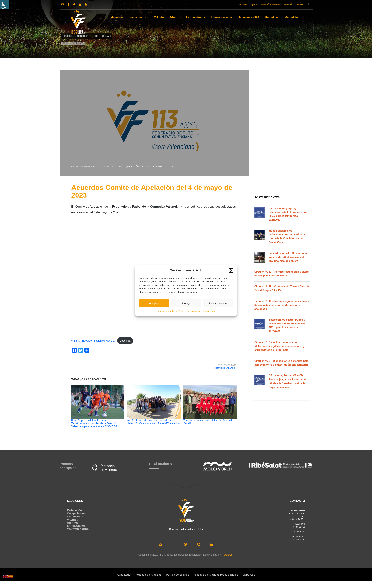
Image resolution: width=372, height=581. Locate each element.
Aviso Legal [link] (209, 311)
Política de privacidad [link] (189, 311)
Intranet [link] (243, 4)
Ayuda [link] (254, 4)
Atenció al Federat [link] (270, 4)
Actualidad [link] (120, 167)
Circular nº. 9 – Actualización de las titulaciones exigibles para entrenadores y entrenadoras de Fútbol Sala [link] (279, 346)
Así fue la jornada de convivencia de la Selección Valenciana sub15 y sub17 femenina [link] (153, 422)
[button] (231, 270)
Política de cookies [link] (167, 311)
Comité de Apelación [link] (225, 368)
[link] (4, 4)
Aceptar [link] (154, 303)
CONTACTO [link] (299, 532)
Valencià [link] (288, 4)
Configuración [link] (218, 303)
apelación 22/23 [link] (148, 167)
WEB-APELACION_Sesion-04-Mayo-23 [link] (93, 340)
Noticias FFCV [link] (165, 167)
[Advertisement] (282, 132)
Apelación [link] (133, 167)
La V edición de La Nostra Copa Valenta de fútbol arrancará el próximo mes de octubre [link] (288, 257)
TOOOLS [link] (227, 554)
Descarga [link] (125, 340)
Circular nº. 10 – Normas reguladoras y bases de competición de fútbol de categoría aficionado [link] (281, 305)
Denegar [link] (186, 303)
